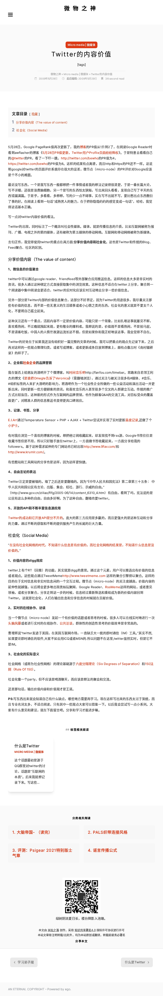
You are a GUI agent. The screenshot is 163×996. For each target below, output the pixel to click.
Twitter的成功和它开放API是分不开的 (35, 518)
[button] (10, 15)
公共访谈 (66, 623)
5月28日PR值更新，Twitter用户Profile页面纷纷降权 (80, 153)
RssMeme (112, 587)
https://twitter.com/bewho (28, 164)
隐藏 (35, 114)
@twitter (17, 158)
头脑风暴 (14, 623)
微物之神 (81, 8)
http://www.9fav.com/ (100, 447)
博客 (83, 147)
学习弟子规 (24, 963)
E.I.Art (12, 420)
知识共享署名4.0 (85, 930)
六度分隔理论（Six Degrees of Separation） (109, 664)
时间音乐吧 (77, 372)
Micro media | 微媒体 (81, 44)
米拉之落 (53, 930)
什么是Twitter (26, 745)
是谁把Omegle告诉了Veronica (46, 378)
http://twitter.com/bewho (80, 158)
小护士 (13, 426)
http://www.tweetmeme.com (83, 576)
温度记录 (131, 420)
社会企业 (29, 363)
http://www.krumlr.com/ (26, 452)
